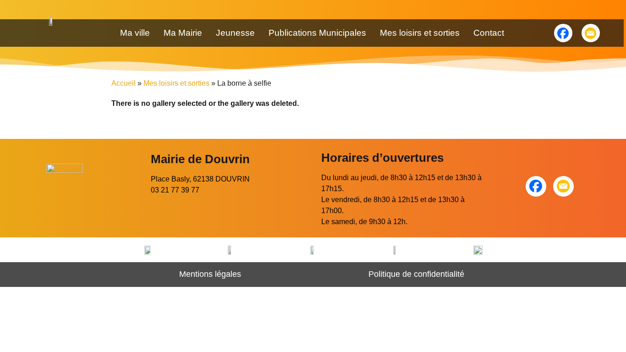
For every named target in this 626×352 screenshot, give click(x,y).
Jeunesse (235, 33)
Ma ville (135, 33)
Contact (488, 33)
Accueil (123, 83)
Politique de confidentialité (416, 274)
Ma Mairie (183, 33)
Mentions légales (210, 274)
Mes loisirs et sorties (420, 33)
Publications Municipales (317, 33)
